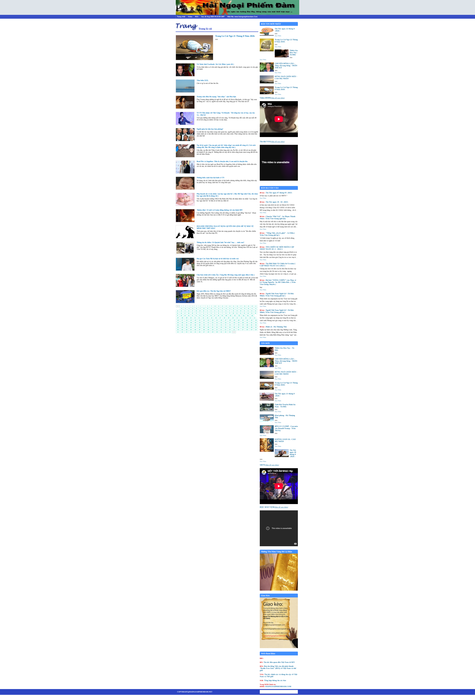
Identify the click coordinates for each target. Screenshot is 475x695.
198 (243, 327)
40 (248, 308)
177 (234, 325)
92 (196, 315)
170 (204, 325)
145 (178, 322)
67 (185, 313)
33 (222, 308)
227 (204, 332)
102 (235, 315)
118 (224, 318)
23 (185, 308)
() (272, 98)
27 (200, 308)
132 (204, 320)
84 (248, 313)
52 (211, 311)
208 (204, 329)
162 (251, 322)
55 (222, 311)
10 (215, 306)
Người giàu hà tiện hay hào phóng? (210, 129)
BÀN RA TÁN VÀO (270, 188)
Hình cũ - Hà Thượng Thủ (273, 327)
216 (238, 329)
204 (187, 329)
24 (189, 308)
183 (178, 327)
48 (196, 311)
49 (200, 311)
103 (239, 315)
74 (211, 313)
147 (187, 322)
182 (256, 325)
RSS (196, 17)
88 (181, 315)
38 (241, 308)
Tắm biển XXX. (203, 80)
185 (187, 327)
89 (185, 315)
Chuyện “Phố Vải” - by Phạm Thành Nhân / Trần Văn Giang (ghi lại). (277, 217)
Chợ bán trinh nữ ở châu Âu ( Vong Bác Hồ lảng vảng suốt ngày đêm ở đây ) (226, 275)
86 (255, 313)
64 (255, 311)
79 (229, 313)
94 (203, 315)
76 (218, 313)
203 (182, 329)
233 (230, 332)
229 (213, 332)
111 (195, 318)
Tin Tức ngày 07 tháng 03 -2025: (276, 193)
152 (208, 322)
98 (218, 315)
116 (216, 318)
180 (247, 325)
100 (226, 315)
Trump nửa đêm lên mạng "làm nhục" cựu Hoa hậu (216, 97)
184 (182, 327)
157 (230, 322)
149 (195, 322)
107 (178, 318)
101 (230, 315)
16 (237, 306)
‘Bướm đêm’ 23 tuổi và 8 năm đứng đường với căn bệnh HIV (220, 210)
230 (217, 332)
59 (237, 311)
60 (240, 311)
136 (221, 320)
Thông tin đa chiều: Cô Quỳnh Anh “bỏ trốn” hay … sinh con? (220, 242)
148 (191, 322)
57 (229, 311)
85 (251, 313)
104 (243, 315)
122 (241, 318)
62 (248, 311)
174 (221, 325)
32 (218, 308)
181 (251, 325)
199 (247, 327)
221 (178, 332)
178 (238, 325)
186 (191, 327)
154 (217, 322)
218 (247, 329)
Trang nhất (181, 17)
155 (221, 322)
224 (191, 332)
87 (177, 315)
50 (203, 311)
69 (192, 313)
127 (182, 320)
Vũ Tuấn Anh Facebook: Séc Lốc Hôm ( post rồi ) (215, 64)
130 (195, 320)
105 (248, 315)
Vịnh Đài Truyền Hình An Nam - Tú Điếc (285, 406)
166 (187, 325)
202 (178, 329)
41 (252, 308)
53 (214, 311)
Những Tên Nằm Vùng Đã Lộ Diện (276, 551)
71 (200, 313)
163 (256, 322)
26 (196, 308)
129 (191, 320)
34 (226, 308)
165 (182, 325)
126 (178, 320)
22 (181, 308)
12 (222, 306)
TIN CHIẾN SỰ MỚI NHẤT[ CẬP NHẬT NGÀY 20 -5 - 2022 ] (277, 248)
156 (225, 322)
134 (213, 320)
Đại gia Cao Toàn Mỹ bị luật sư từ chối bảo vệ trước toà (218, 259)
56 (225, 311)
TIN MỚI (265, 343)
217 (243, 329)
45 (185, 311)
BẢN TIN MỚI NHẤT (271, 24)
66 (181, 313)
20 (252, 306)
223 (187, 332)
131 (200, 320)
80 (233, 313)
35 (229, 308)
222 (182, 332)
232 (225, 332)
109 (187, 318)
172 (213, 325)
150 (200, 322)
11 (218, 306)
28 (203, 308)
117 (220, 318)
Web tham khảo (268, 653)
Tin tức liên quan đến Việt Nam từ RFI (277, 662)
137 (225, 320)
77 (222, 313)
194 (225, 327)
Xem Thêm (278, 35)
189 (204, 327)
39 (244, 308)
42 (255, 308)
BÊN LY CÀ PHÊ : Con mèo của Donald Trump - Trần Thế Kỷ (286, 428)
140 (238, 320)
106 (252, 315)
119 (228, 318)
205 (191, 329)
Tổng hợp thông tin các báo (273, 680)
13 (226, 306)
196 (234, 327)
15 (233, 306)
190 (208, 327)
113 (203, 318)
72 (203, 313)
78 (225, 313)
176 (230, 325)
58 (233, 311)
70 (196, 313)
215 (234, 329)
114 (207, 318)
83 (244, 313)
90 (188, 315)
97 (214, 315)
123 (246, 318)
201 (256, 327)
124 (250, 318)
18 (244, 306)
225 (195, 332)
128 (187, 320)
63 (251, 311)
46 (188, 311)
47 (192, 311)
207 (200, 329)
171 (208, 325)
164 (178, 325)
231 (221, 332)
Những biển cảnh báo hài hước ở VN (210, 178)
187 (195, 327)
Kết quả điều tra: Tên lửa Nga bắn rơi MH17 (214, 291)
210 (213, 329)
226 (200, 332)
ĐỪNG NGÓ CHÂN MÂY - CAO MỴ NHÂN (286, 77)
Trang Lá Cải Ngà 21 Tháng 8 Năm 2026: (235, 36)
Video (190, 17)
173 (217, 325)
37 (237, 308)
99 (222, 315)
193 (221, 327)
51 (207, 311)
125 (254, 318)
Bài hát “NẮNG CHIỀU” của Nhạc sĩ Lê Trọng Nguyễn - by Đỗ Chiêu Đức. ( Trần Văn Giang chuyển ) (278, 282)
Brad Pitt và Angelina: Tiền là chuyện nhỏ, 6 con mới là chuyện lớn (222, 161)
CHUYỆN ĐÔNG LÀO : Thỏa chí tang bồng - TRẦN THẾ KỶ (286, 65)
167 (191, 325)
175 (225, 325)
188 (200, 327)
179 (243, 325)
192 (217, 327)
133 (208, 320)
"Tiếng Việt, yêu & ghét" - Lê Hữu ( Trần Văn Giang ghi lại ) (277, 234)
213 (225, 329)
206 (195, 329)
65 (177, 313)
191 (213, 327)
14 (229, 306)
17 (241, 306)
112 (199, 318)
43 (177, 311)
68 (188, 313)
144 (256, 320)
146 (182, 322)
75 (214, 313)
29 (207, 308)
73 (207, 313)
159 (238, 322)
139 (234, 320)
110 (191, 318)
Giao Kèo (265, 595)
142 (247, 320)
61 (244, 311)
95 (207, 315)
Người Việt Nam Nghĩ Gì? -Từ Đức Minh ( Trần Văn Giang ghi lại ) (277, 295)
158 (234, 322)
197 (238, 327)
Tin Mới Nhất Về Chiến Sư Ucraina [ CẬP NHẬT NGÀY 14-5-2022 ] (277, 265)
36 (233, 308)
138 (230, 320)
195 (230, 327)
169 (200, 325)
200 (251, 327)
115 (212, 318)
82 (240, 313)
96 (211, 315)
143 (251, 320)
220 (256, 329)
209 (208, 329)
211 (217, 329)
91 (192, 315)
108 (182, 318)
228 (208, 332)
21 (255, 306)
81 (237, 313)
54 (218, 311)
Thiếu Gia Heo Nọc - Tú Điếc (294, 52)
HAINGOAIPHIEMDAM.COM (275, 685)
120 (233, 318)
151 (204, 322)
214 (230, 329)
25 (192, 308)
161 (247, 322)
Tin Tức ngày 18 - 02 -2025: (274, 202)
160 (243, 322)
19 (248, 306)
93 (200, 315)
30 (211, 308)
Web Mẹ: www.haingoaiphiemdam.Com (242, 17)
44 (181, 311)
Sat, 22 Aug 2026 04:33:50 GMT (213, 17)
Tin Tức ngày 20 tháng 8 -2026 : (293, 453)
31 (215, 308)
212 (221, 329)
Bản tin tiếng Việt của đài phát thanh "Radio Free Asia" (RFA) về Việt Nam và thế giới (278, 668)
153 (213, 322)
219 (251, 329)
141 (243, 320)
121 (237, 318)
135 (217, 320)
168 (195, 325)
